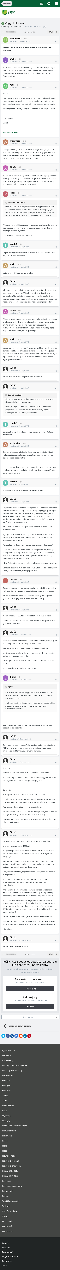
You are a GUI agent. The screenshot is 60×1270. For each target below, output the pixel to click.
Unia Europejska (9, 1211)
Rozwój (5, 1196)
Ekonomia (6, 1090)
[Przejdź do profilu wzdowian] (5, 142)
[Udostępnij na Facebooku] (8, 1036)
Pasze (5, 1141)
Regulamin (7, 1261)
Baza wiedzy (7, 1060)
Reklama (6, 1248)
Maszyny (42, 26)
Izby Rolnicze (8, 1105)
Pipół (12, 192)
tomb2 (13, 244)
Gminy (5, 1095)
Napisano (20, 41)
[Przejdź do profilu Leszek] (5, 580)
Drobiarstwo (7, 1075)
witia (12, 264)
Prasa (4, 1151)
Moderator (18, 26)
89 (56, 1017)
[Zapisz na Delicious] (16, 1036)
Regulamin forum (10, 1257)
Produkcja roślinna (10, 1161)
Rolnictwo (6, 1181)
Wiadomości (7, 1226)
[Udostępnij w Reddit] (21, 1036)
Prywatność (7, 1252)
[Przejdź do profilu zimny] (5, 678)
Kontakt (5, 1243)
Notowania (7, 1136)
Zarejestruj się (30, 988)
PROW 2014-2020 (10, 1176)
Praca (4, 1146)
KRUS (4, 1110)
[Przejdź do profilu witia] (5, 265)
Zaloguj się (30, 1006)
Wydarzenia (7, 1231)
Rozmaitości (7, 1191)
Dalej (51, 32)
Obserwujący (27, 1017)
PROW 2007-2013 (10, 1171)
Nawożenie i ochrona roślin (14, 1125)
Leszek (13, 579)
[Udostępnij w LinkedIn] (25, 1036)
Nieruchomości (9, 1130)
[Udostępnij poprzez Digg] (12, 1036)
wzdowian (15, 140)
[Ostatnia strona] (57, 32)
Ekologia (6, 1085)
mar (12, 84)
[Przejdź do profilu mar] (5, 86)
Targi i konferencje (10, 1201)
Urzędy (5, 1216)
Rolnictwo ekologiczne (12, 1186)
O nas (4, 1266)
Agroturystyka (8, 1050)
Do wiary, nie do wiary (12, 1070)
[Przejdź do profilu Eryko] (5, 60)
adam (13, 166)
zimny (13, 676)
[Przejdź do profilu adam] (5, 168)
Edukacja (6, 1080)
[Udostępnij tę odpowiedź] (56, 41)
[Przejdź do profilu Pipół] (5, 194)
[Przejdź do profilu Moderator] (5, 40)
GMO (4, 1100)
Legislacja (6, 1115)
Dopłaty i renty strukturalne (14, 1065)
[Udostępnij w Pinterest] (29, 1036)
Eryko (13, 58)
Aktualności (7, 1055)
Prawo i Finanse (9, 1156)
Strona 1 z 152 (30, 32)
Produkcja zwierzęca (11, 1166)
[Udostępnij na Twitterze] (3, 1036)
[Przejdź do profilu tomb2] (5, 245)
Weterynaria (7, 1221)
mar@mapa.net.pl (10, 132)
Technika (6, 1206)
